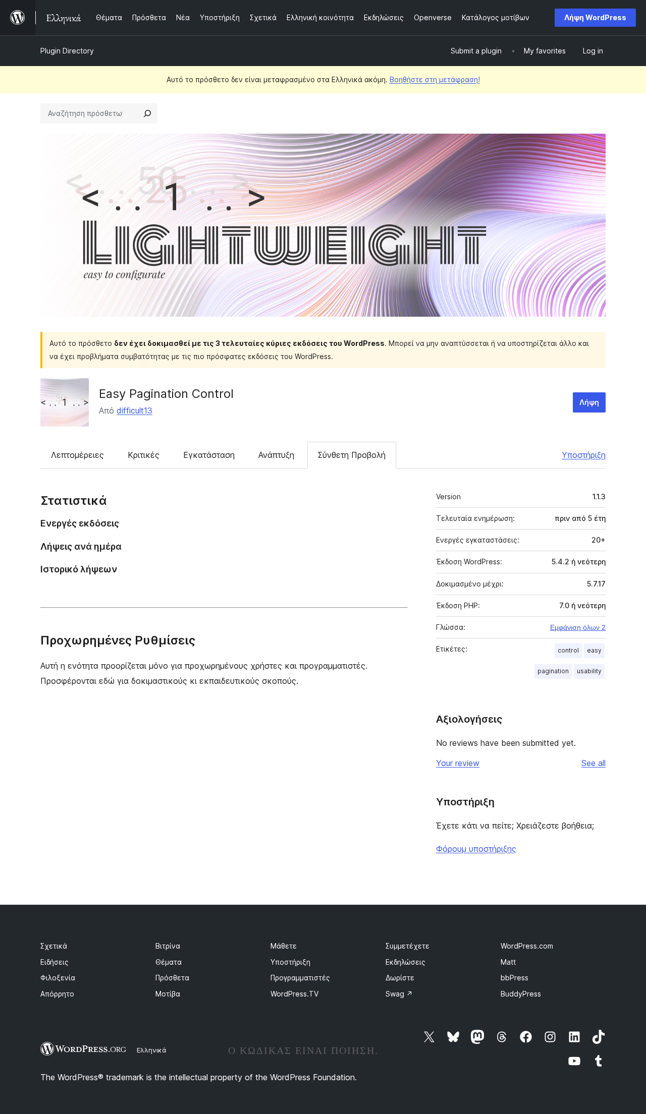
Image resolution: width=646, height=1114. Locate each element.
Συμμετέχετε (407, 946)
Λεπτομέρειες (77, 455)
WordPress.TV (294, 993)
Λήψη (589, 402)
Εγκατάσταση (209, 455)
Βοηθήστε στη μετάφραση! (435, 79)
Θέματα (168, 962)
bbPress (514, 977)
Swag (399, 993)
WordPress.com (527, 946)
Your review (457, 763)
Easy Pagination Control (166, 393)
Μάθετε (284, 946)
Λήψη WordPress (595, 17)
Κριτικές (143, 455)
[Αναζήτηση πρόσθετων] (147, 113)
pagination (553, 671)
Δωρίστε (400, 977)
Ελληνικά (152, 1050)
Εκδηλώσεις (405, 962)
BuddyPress (521, 993)
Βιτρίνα (167, 946)
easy (594, 650)
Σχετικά (53, 946)
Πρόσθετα (172, 977)
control (568, 650)
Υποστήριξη (584, 455)
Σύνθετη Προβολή (352, 455)
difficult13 (134, 410)
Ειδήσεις (54, 962)
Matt (508, 962)
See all (593, 763)
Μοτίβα (167, 993)
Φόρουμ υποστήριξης (476, 849)
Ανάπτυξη (276, 455)
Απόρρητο (57, 993)
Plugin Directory (67, 50)
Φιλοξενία (57, 977)
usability (589, 671)
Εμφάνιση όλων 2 (578, 627)
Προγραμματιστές (300, 977)
